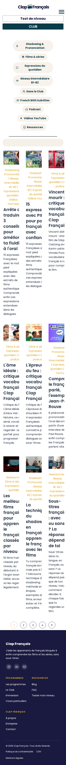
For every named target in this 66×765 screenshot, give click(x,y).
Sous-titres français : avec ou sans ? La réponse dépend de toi (57, 523)
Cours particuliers (16, 701)
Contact (11, 729)
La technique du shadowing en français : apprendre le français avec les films (37, 530)
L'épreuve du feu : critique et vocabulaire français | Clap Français (38, 381)
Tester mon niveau (43, 695)
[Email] (24, 667)
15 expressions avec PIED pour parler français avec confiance (38, 220)
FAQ (34, 690)
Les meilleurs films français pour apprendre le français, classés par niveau (14, 523)
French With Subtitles (35, 100)
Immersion (12, 695)
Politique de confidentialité (19, 751)
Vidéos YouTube (35, 118)
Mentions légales (14, 758)
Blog (34, 684)
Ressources (35, 127)
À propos (11, 718)
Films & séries (35, 57)
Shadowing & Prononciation (35, 46)
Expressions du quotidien (35, 67)
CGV (38, 751)
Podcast (35, 109)
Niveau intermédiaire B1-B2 (34, 80)
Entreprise (11, 723)
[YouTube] (17, 667)
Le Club (10, 690)
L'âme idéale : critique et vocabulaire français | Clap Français (15, 381)
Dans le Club (34, 91)
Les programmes (16, 684)
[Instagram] (9, 667)
